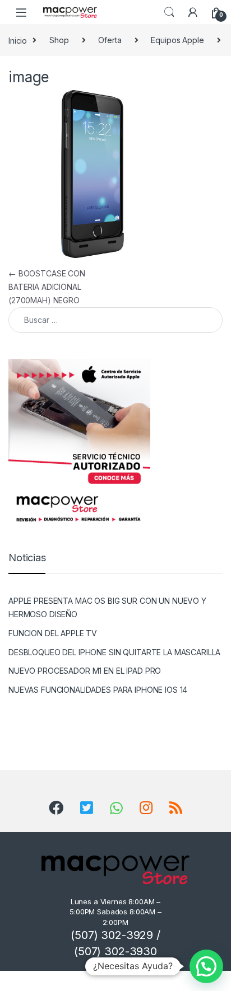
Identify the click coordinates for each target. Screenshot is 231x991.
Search (169, 12)
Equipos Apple (177, 40)
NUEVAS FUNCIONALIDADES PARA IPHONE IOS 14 (97, 689)
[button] (206, 966)
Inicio (17, 40)
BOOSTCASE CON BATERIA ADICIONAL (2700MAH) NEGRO (46, 287)
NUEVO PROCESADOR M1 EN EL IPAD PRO (84, 670)
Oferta (109, 40)
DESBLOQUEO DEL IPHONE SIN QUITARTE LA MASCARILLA (114, 652)
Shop (58, 40)
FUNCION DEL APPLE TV (52, 633)
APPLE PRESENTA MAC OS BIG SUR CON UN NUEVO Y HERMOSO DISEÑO (107, 607)
